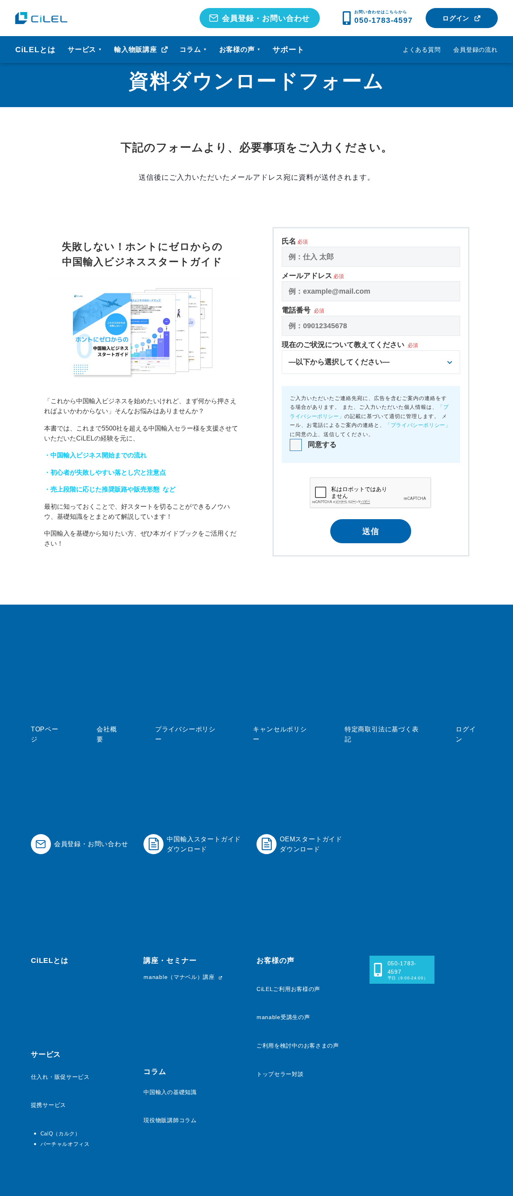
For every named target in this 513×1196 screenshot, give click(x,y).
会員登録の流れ (475, 49)
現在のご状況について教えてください (350, 353)
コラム (193, 49)
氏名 (295, 241)
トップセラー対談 (280, 1074)
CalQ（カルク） (60, 1134)
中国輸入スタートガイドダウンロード (204, 844)
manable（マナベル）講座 (179, 977)
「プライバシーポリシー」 (418, 425)
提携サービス (48, 1105)
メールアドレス (313, 276)
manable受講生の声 (283, 1017)
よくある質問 (422, 49)
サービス (85, 49)
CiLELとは (35, 49)
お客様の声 (240, 49)
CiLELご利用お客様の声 (288, 989)
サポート (289, 49)
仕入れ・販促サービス (60, 1077)
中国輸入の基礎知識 (169, 1092)
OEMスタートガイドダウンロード (311, 844)
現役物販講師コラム (169, 1120)
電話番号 (303, 310)
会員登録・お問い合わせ (266, 18)
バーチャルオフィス (65, 1144)
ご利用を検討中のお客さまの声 (297, 1045)
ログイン (455, 18)
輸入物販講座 (137, 49)
